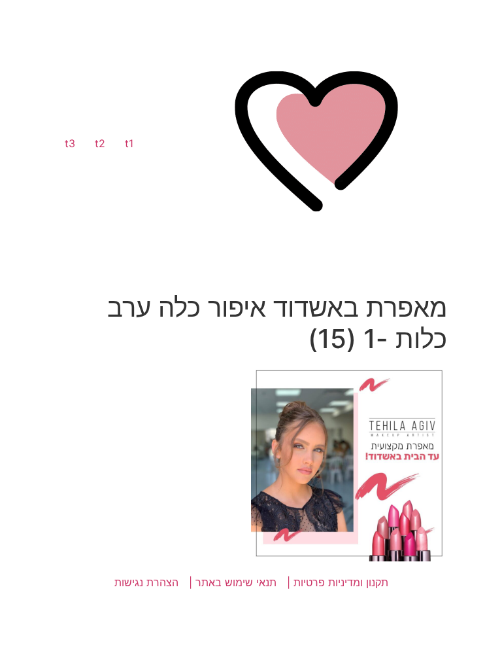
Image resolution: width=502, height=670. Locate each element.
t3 (70, 143)
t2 (100, 143)
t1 (129, 143)
